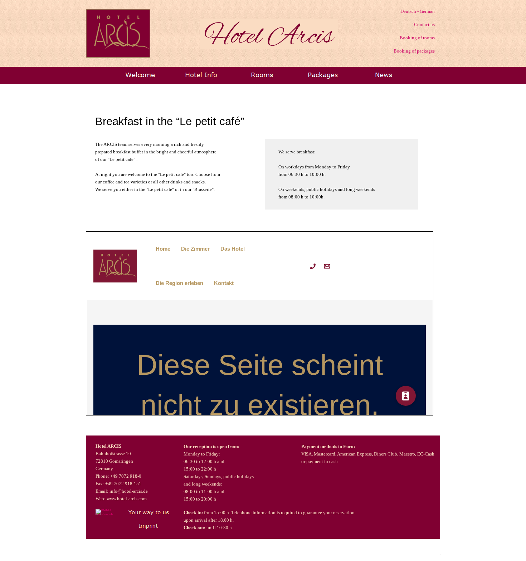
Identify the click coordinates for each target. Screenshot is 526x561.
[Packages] (322, 75)
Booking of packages (414, 51)
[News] (383, 75)
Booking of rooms (417, 37)
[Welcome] (140, 75)
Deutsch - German (417, 11)
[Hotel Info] (201, 75)
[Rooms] (262, 75)
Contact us (424, 24)
